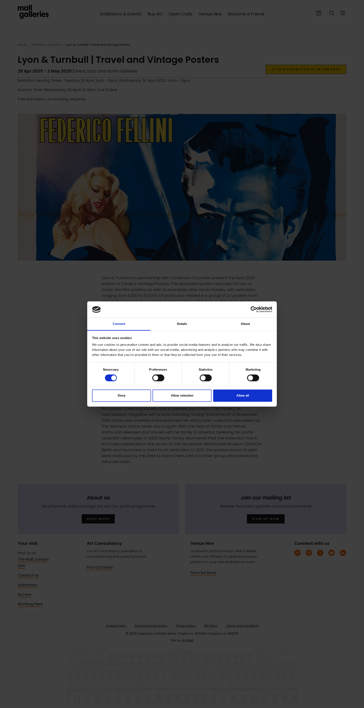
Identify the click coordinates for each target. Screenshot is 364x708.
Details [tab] (182, 324)
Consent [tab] (119, 324)
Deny (121, 395)
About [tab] (245, 324)
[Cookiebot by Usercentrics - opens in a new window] (253, 309)
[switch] (158, 378)
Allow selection (182, 395)
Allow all (242, 395)
